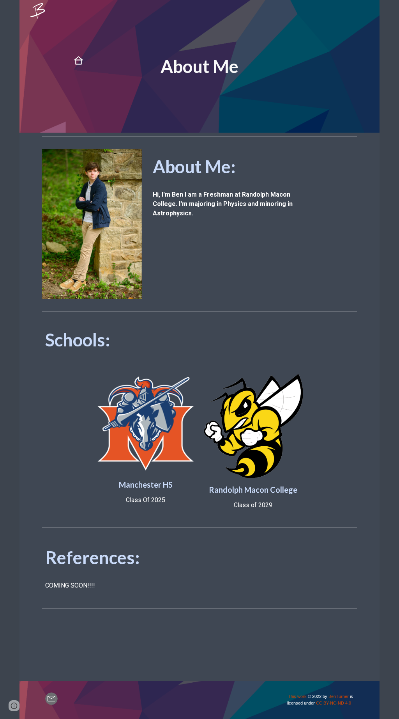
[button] (14, 705)
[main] (199, 66)
